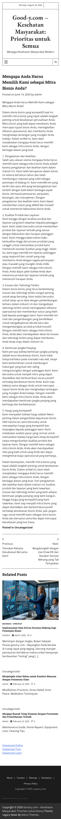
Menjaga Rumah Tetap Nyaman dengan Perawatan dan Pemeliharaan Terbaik (30, 715)
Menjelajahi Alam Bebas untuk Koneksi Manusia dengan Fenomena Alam (29, 678)
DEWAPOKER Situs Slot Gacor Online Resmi (14, 798)
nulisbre (6, 635)
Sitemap (33, 778)
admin (38, 94)
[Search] (55, 62)
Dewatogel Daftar (12, 745)
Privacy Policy (30, 783)
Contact (21, 778)
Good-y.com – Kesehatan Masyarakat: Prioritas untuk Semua (30, 31)
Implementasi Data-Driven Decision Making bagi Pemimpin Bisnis (29, 629)
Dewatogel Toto (11, 749)
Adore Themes (30, 814)
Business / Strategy (12, 624)
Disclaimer (46, 778)
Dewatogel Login (12, 753)
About (10, 778)
